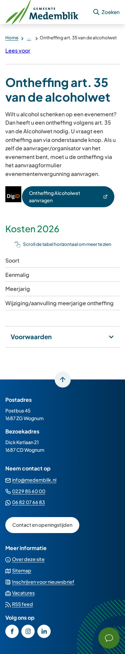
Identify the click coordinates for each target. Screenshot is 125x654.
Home (11, 37)
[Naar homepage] (46, 12)
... (29, 37)
